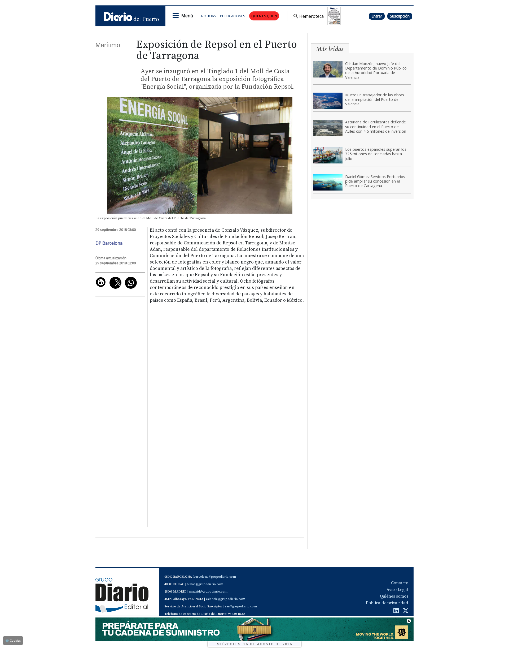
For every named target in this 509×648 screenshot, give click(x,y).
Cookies (13, 640)
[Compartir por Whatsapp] (131, 283)
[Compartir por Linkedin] (100, 282)
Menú (187, 16)
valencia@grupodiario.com (225, 599)
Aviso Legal (397, 589)
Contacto (399, 583)
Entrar (376, 16)
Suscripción (400, 16)
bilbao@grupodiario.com (205, 584)
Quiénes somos (394, 596)
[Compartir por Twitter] (115, 283)
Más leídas (330, 49)
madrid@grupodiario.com (208, 592)
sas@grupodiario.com (241, 606)
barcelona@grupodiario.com (215, 577)
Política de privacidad (387, 603)
